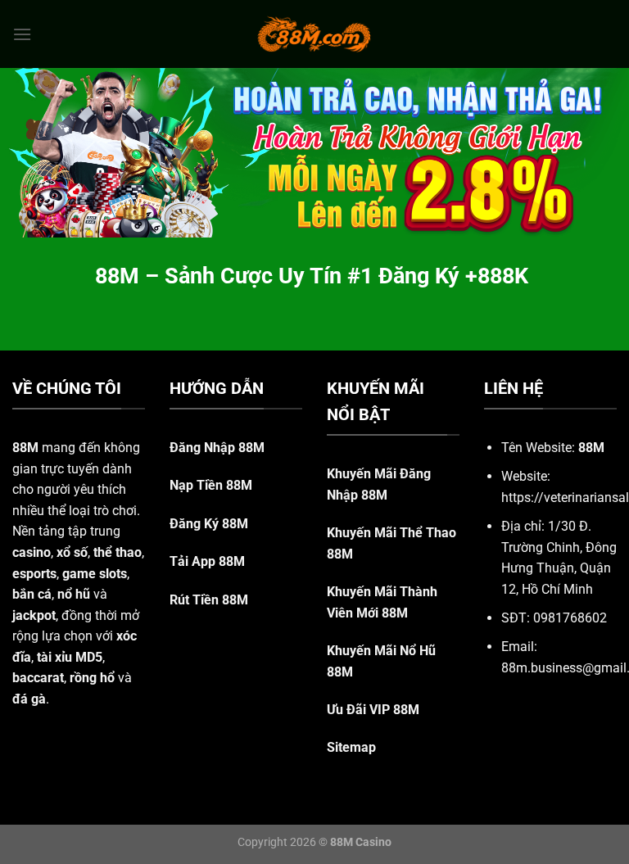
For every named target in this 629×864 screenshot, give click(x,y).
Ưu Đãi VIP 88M (373, 709)
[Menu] (22, 34)
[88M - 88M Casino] (314, 34)
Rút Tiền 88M (209, 600)
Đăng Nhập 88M (217, 447)
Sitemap (351, 747)
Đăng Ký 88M (209, 524)
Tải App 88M (207, 561)
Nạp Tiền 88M (211, 485)
